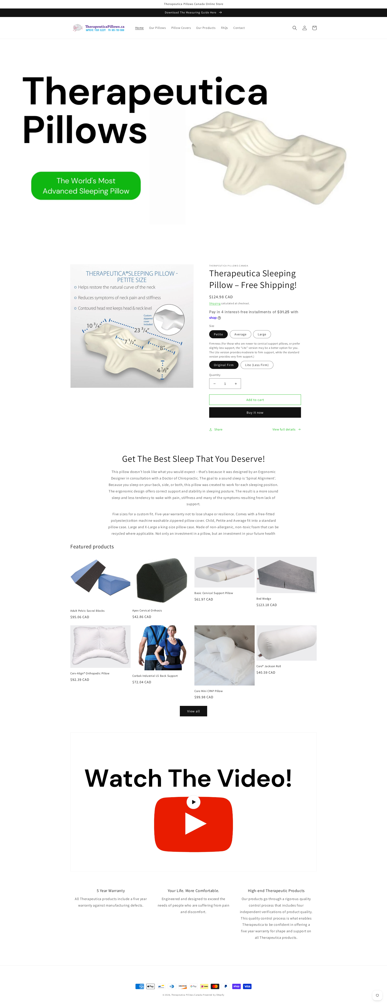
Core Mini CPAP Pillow (208, 691)
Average (240, 334)
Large (262, 334)
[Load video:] (193, 802)
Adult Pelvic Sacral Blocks (87, 611)
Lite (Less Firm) (257, 365)
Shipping (215, 303)
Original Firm (224, 365)
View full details (284, 429)
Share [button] (218, 429)
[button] (295, 28)
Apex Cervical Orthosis (147, 610)
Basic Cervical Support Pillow (213, 593)
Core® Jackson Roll (268, 666)
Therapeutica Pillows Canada (186, 994)
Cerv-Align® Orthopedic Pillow (89, 673)
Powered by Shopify (213, 994)
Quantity (214, 375)
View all (193, 711)
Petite (218, 334)
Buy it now (255, 412)
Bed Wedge (263, 598)
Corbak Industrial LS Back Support (155, 676)
